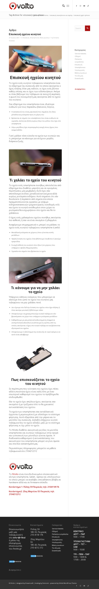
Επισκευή (26, 38)
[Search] (62, 6)
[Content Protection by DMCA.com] (15, 562)
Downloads (79, 78)
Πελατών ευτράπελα (60, 534)
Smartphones (34, 38)
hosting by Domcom (42, 583)
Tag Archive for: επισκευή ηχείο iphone (26, 15)
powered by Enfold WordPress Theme (63, 583)
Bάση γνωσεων (45, 38)
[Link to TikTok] (88, 6)
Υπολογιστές (80, 70)
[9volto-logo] (21, 6)
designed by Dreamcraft (24, 583)
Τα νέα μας (79, 76)
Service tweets (80, 53)
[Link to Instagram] (80, 6)
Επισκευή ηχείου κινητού (25, 34)
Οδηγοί (78, 56)
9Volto (15, 474)
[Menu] (68, 5)
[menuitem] (62, 6)
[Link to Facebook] (77, 6)
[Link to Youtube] (84, 6)
